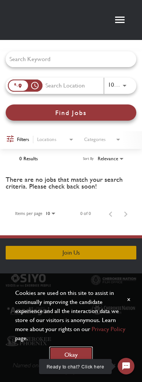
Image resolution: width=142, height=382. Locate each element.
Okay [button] (71, 354)
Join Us (71, 252)
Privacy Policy (108, 329)
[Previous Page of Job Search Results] (110, 213)
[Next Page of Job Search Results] (125, 213)
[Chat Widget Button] (126, 366)
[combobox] (67, 59)
